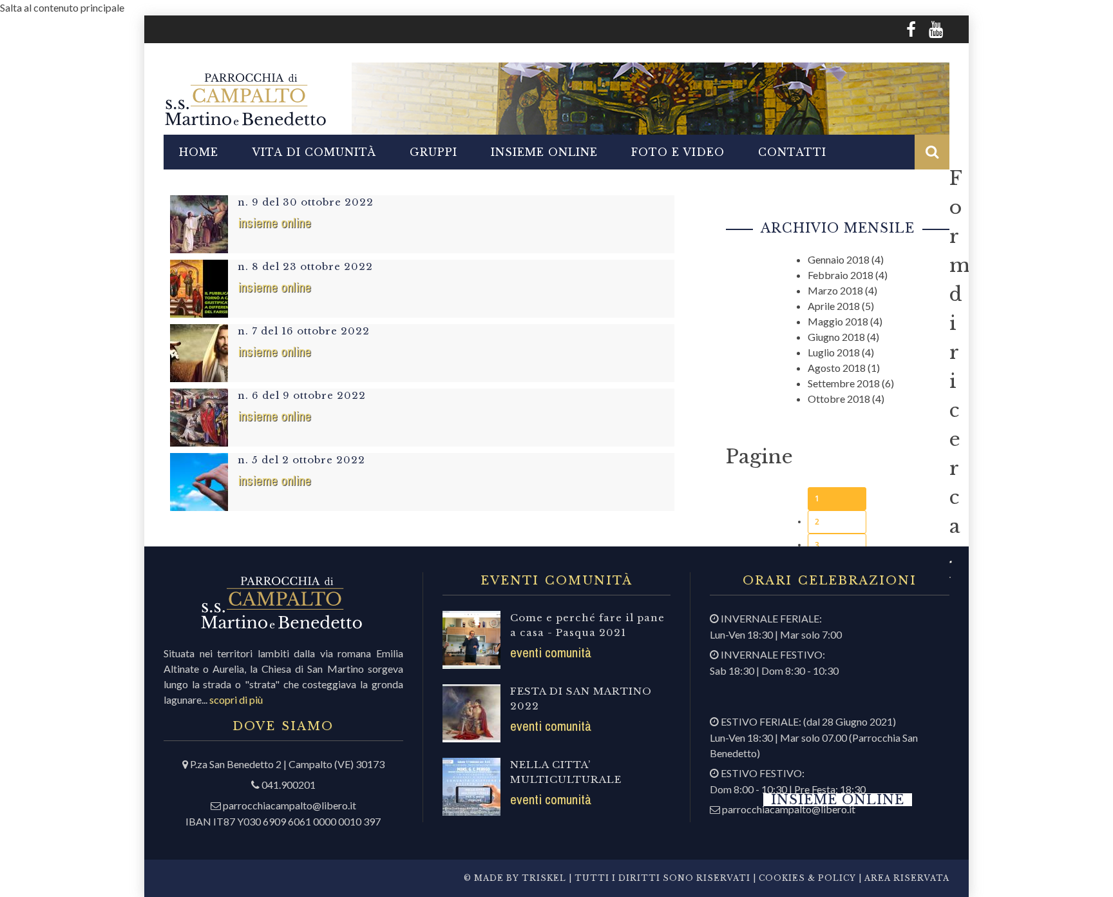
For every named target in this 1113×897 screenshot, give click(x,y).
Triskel (544, 878)
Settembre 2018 (844, 383)
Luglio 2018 (834, 352)
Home (198, 152)
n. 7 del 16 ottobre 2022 (304, 331)
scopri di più (236, 699)
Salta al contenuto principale (62, 7)
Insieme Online (274, 222)
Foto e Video (678, 152)
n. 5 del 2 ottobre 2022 (301, 460)
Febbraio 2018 (840, 275)
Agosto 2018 (837, 368)
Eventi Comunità (550, 652)
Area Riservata (906, 878)
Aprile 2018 (834, 306)
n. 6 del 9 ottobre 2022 (302, 395)
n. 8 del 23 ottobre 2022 (305, 266)
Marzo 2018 (835, 290)
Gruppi (433, 152)
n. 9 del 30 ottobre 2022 (306, 202)
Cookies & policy (806, 878)
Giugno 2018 (836, 337)
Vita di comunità (314, 152)
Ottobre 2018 (839, 398)
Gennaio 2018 (839, 259)
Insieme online (544, 152)
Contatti (792, 152)
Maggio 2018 (838, 321)
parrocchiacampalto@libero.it (289, 805)
